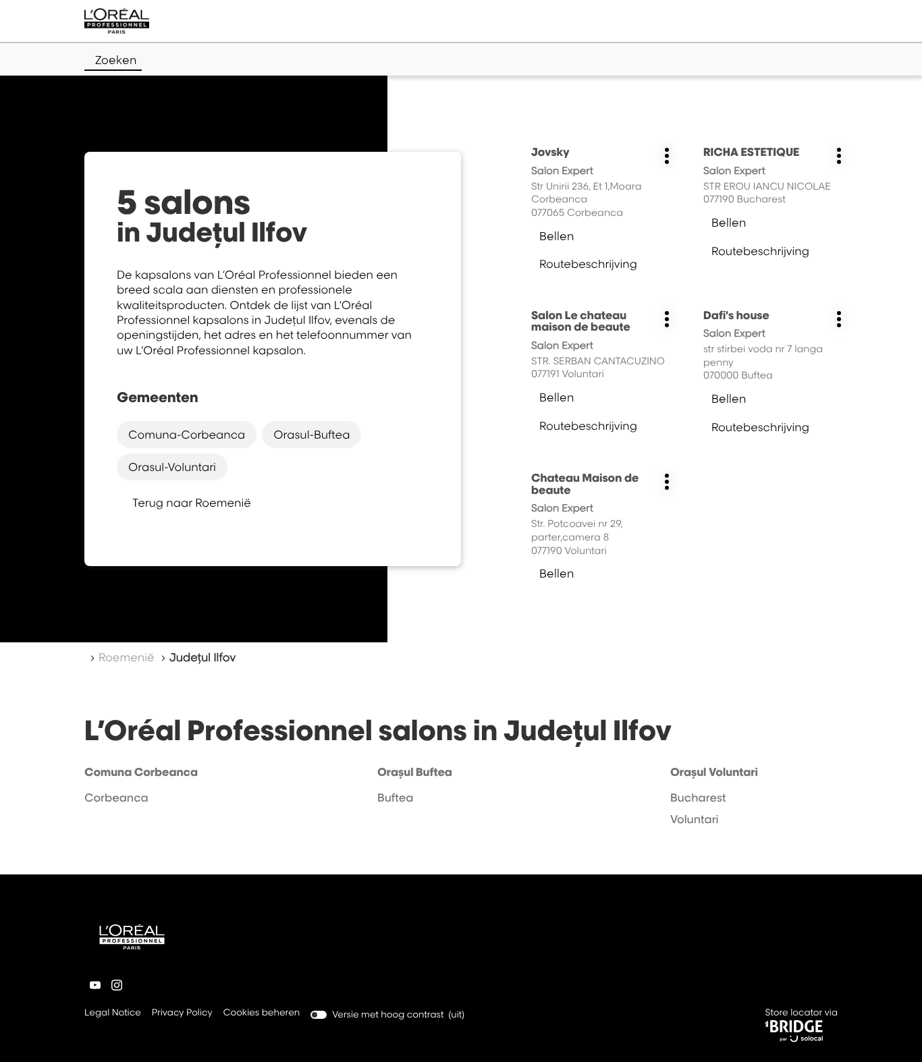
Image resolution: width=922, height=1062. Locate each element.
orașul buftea (414, 772)
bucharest (698, 797)
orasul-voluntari (172, 467)
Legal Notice (112, 1014)
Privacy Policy (182, 1014)
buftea (395, 797)
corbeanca (116, 797)
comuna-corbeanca (186, 434)
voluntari (694, 819)
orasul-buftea (311, 434)
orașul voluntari (714, 772)
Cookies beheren (261, 1012)
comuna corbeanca (141, 772)
